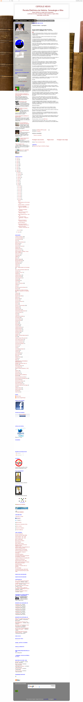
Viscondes (17, 390)
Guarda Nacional (18, 320)
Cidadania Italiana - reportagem (23, 204)
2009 (17, 170)
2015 (17, 161)
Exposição (17, 306)
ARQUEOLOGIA (18, 248)
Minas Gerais (17, 354)
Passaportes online (23, 101)
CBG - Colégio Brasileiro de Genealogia (22, 267)
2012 (17, 165)
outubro (18, 175)
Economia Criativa (18, 668)
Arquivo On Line (18, 253)
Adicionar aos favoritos (20, 504)
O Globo (16, 358)
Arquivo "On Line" (18, 250)
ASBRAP (16, 256)
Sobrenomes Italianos (19, 383)
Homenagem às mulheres (20, 666)
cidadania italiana (18, 275)
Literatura (17, 351)
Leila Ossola (18, 396)
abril (18, 184)
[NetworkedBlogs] (22, 414)
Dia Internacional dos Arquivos (20, 287)
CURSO (16, 284)
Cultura (16, 281)
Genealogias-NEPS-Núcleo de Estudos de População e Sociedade (22, 556)
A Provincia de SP (18, 239)
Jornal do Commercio (19, 342)
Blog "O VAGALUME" (19, 539)
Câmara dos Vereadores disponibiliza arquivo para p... (23, 224)
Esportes (16, 302)
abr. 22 (19, 189)
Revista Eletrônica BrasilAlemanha (21, 378)
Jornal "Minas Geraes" (19, 339)
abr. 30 (19, 186)
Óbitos (16, 359)
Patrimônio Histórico (18, 365)
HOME (16, 20)
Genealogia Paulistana (19, 554)
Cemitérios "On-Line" (19, 272)
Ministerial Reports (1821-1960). (21, 560)
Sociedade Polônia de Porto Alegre (21, 385)
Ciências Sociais (18, 276)
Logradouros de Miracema (20, 559)
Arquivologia (17, 255)
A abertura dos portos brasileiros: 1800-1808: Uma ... (23, 227)
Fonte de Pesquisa (18, 312)
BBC (33, 32)
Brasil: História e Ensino (19, 543)
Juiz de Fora (17, 344)
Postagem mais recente (38, 139)
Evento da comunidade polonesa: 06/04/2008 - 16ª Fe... (23, 207)
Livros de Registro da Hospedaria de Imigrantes (24, 123)
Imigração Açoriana (18, 327)
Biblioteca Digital (18, 259)
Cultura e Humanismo (19, 283)
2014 (17, 162)
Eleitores (16, 297)
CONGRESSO (17, 280)
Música (16, 355)
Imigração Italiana (18, 329)
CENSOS (17, 273)
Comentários (19, 455)
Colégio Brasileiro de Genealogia (21, 549)
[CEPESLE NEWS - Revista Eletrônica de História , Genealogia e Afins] (17, 518)
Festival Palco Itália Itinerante (20, 310)
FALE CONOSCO (50, 20)
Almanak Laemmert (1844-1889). (21, 535)
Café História (17, 263)
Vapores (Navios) (18, 389)
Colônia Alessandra (18, 277)
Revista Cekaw (18, 373)
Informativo (17, 332)
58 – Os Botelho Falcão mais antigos (21, 585)
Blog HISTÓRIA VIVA (19, 260)
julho (18, 180)
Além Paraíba (17, 243)
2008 (17, 171)
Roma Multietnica (18, 382)
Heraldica (17, 321)
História (16, 323)
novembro (19, 174)
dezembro (19, 172)
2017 (17, 158)
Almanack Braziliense (19, 533)
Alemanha (17, 244)
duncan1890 (46, 699)
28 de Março (17, 661)
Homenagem (17, 324)
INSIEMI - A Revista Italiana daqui (21, 335)
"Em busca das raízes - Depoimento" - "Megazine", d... (23, 217)
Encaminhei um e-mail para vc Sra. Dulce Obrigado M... (21, 622)
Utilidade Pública (18, 387)
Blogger (55, 699)
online (16, 37)
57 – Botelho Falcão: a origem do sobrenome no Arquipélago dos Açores (22, 588)
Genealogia (17, 317)
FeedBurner (25, 81)
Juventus (16, 346)
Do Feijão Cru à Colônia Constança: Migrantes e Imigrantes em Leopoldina (22, 290)
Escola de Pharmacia (19, 301)
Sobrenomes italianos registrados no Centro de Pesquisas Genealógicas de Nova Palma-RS (22, 94)
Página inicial (50, 139)
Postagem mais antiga (62, 139)
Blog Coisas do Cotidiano (19, 540)
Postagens (19, 453)
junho (18, 181)
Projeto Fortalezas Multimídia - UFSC (22, 368)
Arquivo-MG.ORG (41, 20)
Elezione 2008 (17, 298)
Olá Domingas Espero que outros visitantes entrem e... (21, 632)
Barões (16, 257)
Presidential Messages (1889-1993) (21, 569)
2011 (17, 167)
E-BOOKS (17, 293)
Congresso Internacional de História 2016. (24, 139)
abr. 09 (19, 196)
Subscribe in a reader (19, 516)
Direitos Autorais (23, 20)
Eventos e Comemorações (20, 305)
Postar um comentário (38, 135)
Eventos (16, 304)
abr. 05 (19, 199)
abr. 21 (19, 190)
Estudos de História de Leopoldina (21, 550)
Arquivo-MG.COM (32, 20)
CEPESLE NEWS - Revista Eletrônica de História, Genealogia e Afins (22, 547)
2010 (17, 168)
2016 (17, 159)
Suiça (16, 386)
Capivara (16, 264)
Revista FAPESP (18, 379)
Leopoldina (17, 350)
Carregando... (17, 643)
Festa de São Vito (18, 309)
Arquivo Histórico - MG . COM (20, 536)
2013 (17, 164)
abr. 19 (19, 193)
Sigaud (19, 200)
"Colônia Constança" (19, 236)
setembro (19, 177)
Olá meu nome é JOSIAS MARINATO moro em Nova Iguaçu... (22, 629)
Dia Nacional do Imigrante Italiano (21, 590)
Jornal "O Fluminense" (19, 340)
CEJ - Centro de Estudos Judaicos (21, 269)
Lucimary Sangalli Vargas (20, 397)
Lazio (16, 347)
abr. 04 (19, 230)
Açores (16, 240)
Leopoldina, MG (18, 604)
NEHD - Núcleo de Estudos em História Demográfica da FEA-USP (22, 562)
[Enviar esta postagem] (48, 129)
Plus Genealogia (18, 567)
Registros (17, 370)
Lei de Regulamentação (19, 348)
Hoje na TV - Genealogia (24, 149)
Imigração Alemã (18, 328)
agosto (18, 178)
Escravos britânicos (21, 222)
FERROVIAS (17, 308)
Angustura (17, 247)
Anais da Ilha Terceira (19, 246)
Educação (17, 294)
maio (18, 183)
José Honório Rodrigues (19, 343)
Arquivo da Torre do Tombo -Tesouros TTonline (23, 212)
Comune (16, 279)
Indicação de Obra (18, 331)
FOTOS (16, 313)
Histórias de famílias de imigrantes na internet (22, 220)
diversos (16, 288)
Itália (16, 336)
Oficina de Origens (18, 564)
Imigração (39, 131)
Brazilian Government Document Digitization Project (21, 545)
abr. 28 (19, 187)
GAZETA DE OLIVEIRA (19, 316)
